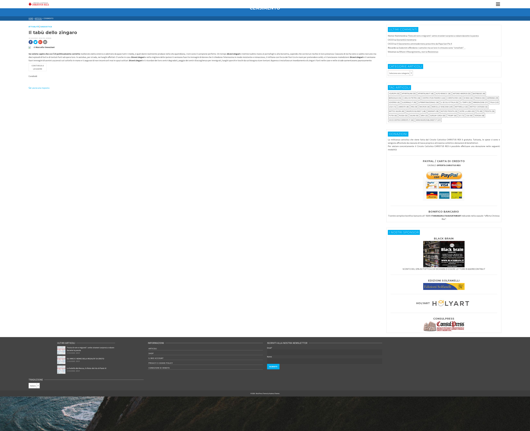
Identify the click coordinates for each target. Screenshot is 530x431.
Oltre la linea (467, 111)
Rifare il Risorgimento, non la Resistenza (418, 51)
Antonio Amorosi (462, 93)
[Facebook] (31, 42)
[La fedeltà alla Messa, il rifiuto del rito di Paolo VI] (61, 369)
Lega (392, 107)
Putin (393, 115)
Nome (269, 356)
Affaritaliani (409, 93)
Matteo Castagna (479, 107)
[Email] (45, 42)
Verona (479, 115)
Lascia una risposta (40, 87)
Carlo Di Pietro (411, 98)
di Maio (468, 98)
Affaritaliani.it (426, 93)
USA (469, 115)
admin (48, 38)
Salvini (414, 115)
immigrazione (480, 102)
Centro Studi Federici (433, 98)
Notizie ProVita (449, 111)
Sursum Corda (437, 115)
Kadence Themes (274, 393)
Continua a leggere (37, 67)
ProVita (489, 111)
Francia (480, 98)
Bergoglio (395, 98)
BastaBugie (479, 93)
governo (394, 102)
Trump (452, 115)
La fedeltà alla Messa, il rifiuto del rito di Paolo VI (86, 368)
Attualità (34, 27)
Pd (479, 111)
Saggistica (46, 27)
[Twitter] (35, 42)
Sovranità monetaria (406, 39)
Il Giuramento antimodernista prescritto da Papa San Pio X (424, 43)
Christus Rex (454, 98)
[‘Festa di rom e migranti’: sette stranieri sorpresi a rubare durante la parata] (61, 350)
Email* (269, 348)
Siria (424, 115)
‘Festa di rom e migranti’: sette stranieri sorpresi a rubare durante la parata (443, 35)
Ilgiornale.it (409, 102)
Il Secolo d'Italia (449, 102)
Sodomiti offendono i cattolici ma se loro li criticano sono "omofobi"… (432, 47)
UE (461, 115)
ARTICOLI (153, 348)
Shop (151, 353)
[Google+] (40, 42)
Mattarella (461, 107)
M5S (414, 107)
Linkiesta (403, 107)
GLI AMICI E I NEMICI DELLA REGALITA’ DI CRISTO (85, 358)
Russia (403, 115)
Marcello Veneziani (442, 107)
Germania (492, 98)
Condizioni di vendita (159, 368)
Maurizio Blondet (416, 111)
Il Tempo (466, 102)
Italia (494, 102)
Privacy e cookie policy (161, 363)
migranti (433, 111)
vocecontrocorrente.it (401, 120)
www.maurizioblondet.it (428, 120)
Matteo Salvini (396, 111)
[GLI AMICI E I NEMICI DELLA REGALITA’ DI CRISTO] (61, 360)
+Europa (394, 93)
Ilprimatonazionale (428, 102)
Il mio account (156, 358)
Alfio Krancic (443, 93)
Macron (425, 107)
